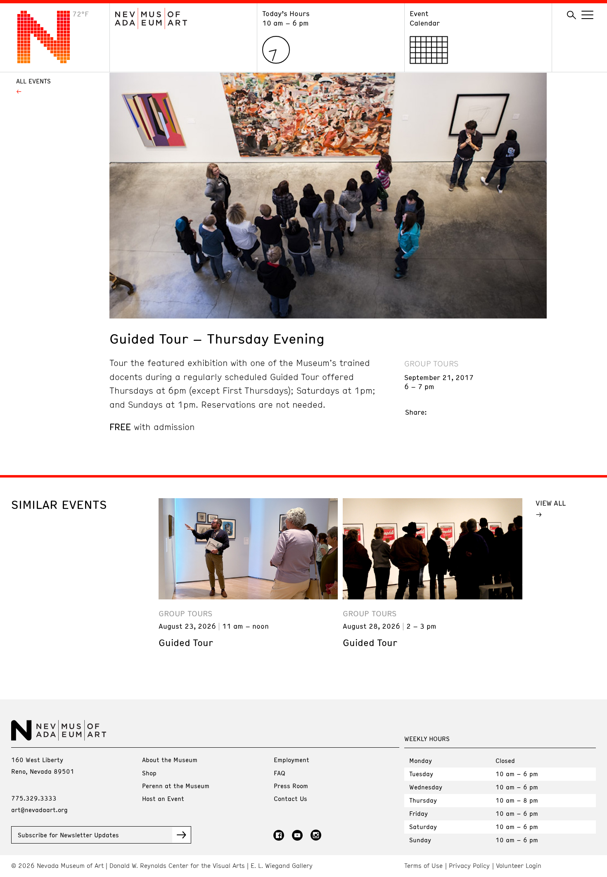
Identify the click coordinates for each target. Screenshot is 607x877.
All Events (33, 81)
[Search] (571, 15)
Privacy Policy (469, 866)
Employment (291, 759)
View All (551, 502)
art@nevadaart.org (39, 810)
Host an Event (163, 798)
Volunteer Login (518, 866)
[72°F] (50, 60)
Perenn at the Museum (175, 785)
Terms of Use (423, 866)
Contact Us (290, 798)
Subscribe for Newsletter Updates (68, 835)
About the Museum (169, 759)
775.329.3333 (34, 798)
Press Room (291, 785)
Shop (149, 773)
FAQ (279, 773)
